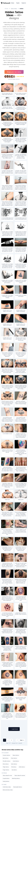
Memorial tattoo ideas (8, 790)
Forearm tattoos (6, 755)
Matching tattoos (16, 778)
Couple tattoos (6, 778)
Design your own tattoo (14, 72)
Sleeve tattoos (16, 755)
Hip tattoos (14, 769)
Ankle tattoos (22, 767)
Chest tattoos (14, 758)
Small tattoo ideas (7, 787)
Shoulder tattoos (6, 761)
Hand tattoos (16, 761)
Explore (24, 3)
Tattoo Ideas (14, 8)
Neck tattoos (14, 764)
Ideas (12, 3)
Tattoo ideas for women (19, 775)
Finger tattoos (6, 769)
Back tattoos (5, 758)
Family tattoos (6, 781)
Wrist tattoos (6, 764)
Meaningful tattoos (17, 787)
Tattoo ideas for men (7, 775)
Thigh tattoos (6, 767)
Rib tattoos (13, 767)
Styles (18, 3)
